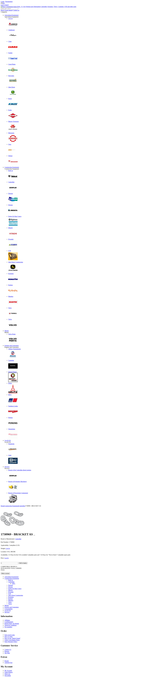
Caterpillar (11, 582)
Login (2, 1)
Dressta (10, 587)
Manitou (10, 600)
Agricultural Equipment (11, 15)
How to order (8, 636)
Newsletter (7, 675)
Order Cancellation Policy (12, 640)
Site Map (7, 653)
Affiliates (7, 620)
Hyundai (10, 592)
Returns (6, 651)
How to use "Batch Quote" (12, 638)
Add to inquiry (23, 563)
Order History (8, 672)
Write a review (5, 573)
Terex (10, 602)
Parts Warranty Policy (10, 641)
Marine (6, 331)
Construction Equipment (11, 167)
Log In (8, 548)
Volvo (10, 604)
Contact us (16, 10)
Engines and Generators (11, 345)
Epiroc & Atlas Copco (14, 588)
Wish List (7, 674)
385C (13, 583)
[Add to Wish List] (34, 535)
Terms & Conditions (10, 625)
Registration (9, 1)
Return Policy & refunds (11, 623)
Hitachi (10, 590)
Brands (6, 661)
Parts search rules (9, 635)
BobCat (10, 580)
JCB (9, 593)
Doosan (10, 585)
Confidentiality (8, 622)
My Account (8, 670)
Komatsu (11, 597)
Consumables (8, 609)
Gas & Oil (7, 440)
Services (6, 467)
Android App (8, 662)
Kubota (10, 599)
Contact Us (7, 649)
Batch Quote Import (7, 10)
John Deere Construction (15, 595)
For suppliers (8, 627)
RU (4, 3)
